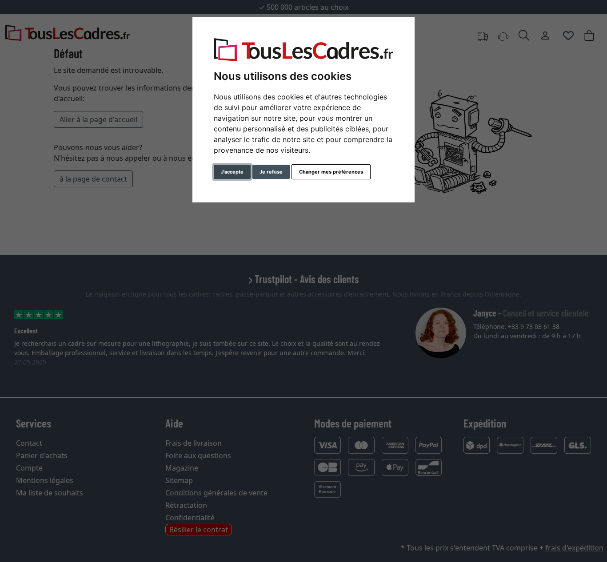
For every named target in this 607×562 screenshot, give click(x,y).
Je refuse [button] (271, 172)
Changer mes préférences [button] (331, 172)
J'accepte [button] (232, 172)
